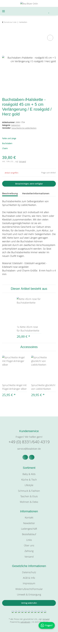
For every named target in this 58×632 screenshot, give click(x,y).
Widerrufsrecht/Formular (29, 589)
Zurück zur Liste (10, 22)
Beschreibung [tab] (10, 193)
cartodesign (25, 622)
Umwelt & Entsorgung (29, 594)
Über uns (29, 545)
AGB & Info (29, 577)
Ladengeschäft (29, 528)
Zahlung (29, 551)
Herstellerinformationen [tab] (35, 193)
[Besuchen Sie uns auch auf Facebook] (25, 457)
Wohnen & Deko (29, 501)
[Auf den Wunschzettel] (50, 38)
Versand (22, 161)
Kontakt (29, 517)
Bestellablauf (29, 534)
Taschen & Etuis (29, 496)
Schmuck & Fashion (29, 490)
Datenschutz (29, 572)
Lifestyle (29, 485)
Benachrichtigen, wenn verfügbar (29, 183)
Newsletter (29, 523)
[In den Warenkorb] (4, 31)
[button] (38, 11)
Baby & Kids (29, 474)
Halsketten (15, 125)
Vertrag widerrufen (29, 603)
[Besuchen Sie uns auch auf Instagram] (31, 457)
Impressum (29, 583)
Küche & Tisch (29, 479)
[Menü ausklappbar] (3, 11)
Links (29, 539)
